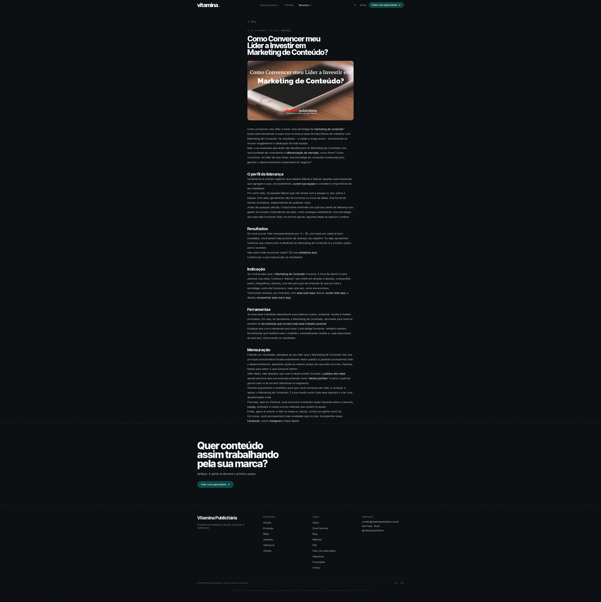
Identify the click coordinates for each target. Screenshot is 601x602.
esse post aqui (306, 292)
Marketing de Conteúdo (290, 273)
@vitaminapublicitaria (373, 530)
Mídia (266, 534)
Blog (253, 21)
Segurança (318, 556)
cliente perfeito (318, 378)
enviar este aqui (335, 292)
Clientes (289, 5)
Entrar (363, 5)
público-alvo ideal (334, 373)
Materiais (317, 539)
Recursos (304, 5)
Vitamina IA (268, 545)
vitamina (208, 5)
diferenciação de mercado (303, 152)
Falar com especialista (384, 5)
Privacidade (319, 562)
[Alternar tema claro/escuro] (354, 5)
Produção (268, 528)
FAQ (315, 545)
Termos (316, 567)
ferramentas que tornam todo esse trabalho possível (294, 323)
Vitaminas (268, 539)
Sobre (316, 522)
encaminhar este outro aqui (274, 297)
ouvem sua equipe (304, 183)
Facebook (253, 420)
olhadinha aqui (307, 252)
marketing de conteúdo (328, 129)
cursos (251, 406)
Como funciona (268, 5)
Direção (267, 522)
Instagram (275, 420)
